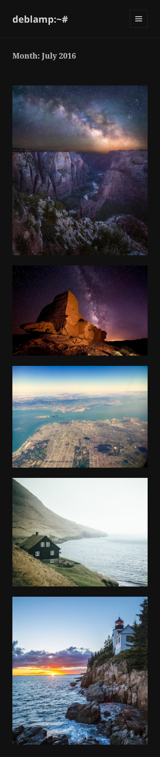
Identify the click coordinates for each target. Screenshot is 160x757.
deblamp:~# (40, 18)
